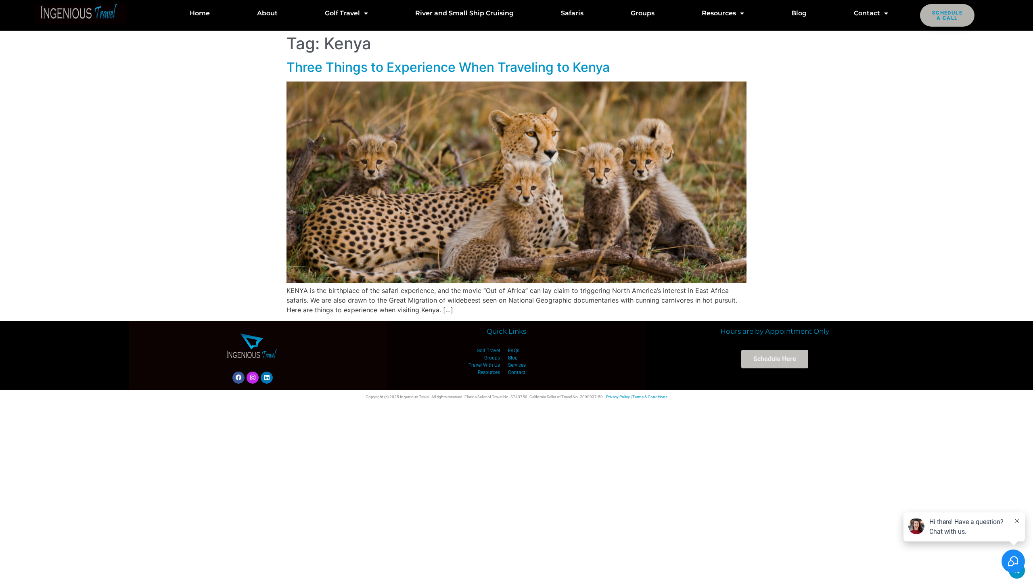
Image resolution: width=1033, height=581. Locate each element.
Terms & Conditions (649, 397)
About (267, 13)
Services (517, 365)
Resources (719, 13)
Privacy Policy (618, 397)
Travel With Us (484, 365)
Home (200, 13)
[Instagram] (253, 378)
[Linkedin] (267, 378)
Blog (799, 13)
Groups (643, 13)
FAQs (513, 350)
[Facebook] (238, 378)
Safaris (572, 13)
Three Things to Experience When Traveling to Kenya (448, 67)
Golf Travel (342, 13)
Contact (867, 13)
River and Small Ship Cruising (464, 13)
